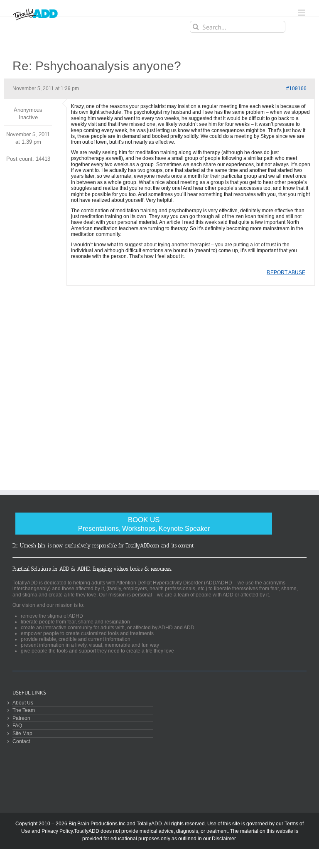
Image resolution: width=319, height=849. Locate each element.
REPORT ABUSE (286, 272)
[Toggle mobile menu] (302, 12)
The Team (23, 710)
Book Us (144, 524)
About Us (22, 702)
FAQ (17, 725)
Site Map (22, 733)
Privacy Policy (57, 831)
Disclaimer (224, 839)
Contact (21, 741)
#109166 (296, 88)
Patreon (21, 718)
